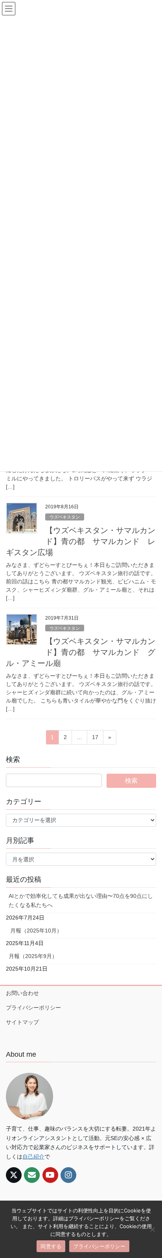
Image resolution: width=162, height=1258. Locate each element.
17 (95, 739)
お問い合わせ (22, 993)
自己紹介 (33, 1156)
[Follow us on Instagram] (68, 1175)
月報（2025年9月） (33, 956)
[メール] (32, 1175)
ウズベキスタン (65, 517)
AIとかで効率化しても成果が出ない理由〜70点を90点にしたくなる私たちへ (81, 900)
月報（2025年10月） (35, 930)
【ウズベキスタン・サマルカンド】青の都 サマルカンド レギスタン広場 (80, 541)
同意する (50, 1246)
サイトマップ (22, 1022)
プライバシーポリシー (33, 1007)
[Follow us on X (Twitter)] (14, 1175)
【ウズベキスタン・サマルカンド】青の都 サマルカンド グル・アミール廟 (80, 652)
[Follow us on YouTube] (50, 1175)
